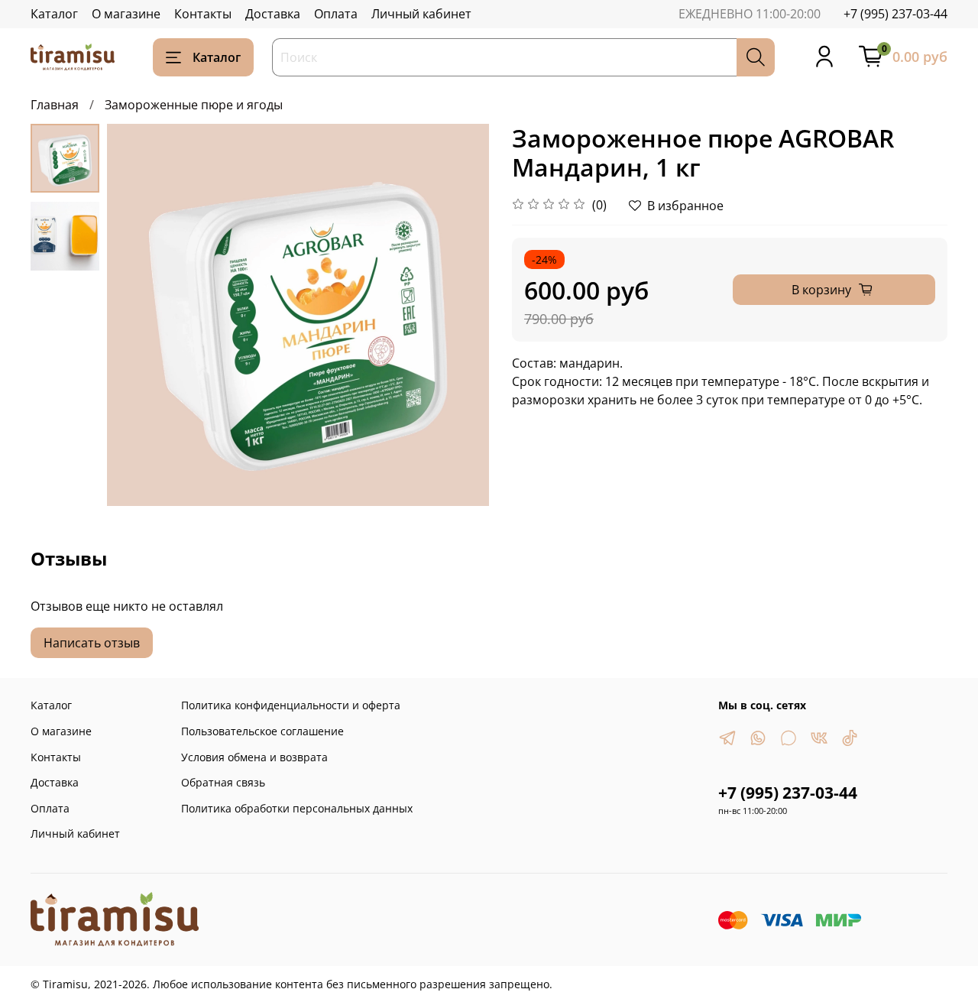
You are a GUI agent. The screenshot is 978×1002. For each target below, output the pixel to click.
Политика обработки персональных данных (297, 808)
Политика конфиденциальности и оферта (290, 705)
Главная (55, 104)
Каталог (54, 13)
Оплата (336, 13)
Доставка (272, 13)
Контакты (203, 13)
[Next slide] (458, 315)
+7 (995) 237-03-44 (895, 13)
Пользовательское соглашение (262, 731)
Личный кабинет (421, 13)
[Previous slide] (137, 315)
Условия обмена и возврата (254, 757)
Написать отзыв (92, 642)
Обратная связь (223, 782)
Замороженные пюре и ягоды (194, 104)
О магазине (126, 13)
